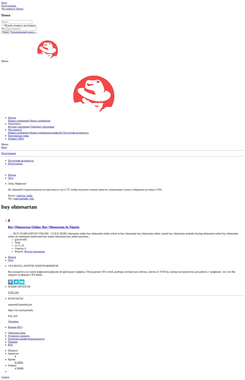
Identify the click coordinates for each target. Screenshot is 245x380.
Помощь (13, 341)
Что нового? (15, 129)
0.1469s (19, 362)
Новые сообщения (18, 120)
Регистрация (8, 153)
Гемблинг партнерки (42, 126)
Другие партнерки (34, 251)
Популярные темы (18, 135)
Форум (12, 117)
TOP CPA (13, 292)
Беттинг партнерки (19, 126)
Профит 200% (16, 138)
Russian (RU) (15, 327)
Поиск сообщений (40, 120)
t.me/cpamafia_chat (23, 198)
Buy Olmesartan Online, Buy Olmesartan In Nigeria (43, 227)
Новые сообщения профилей (46, 132)
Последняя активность (76, 132)
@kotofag (13, 321)
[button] (4, 61)
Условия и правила (19, 335)
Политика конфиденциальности (26, 338)
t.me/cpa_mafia (24, 195)
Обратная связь (16, 332)
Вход (4, 147)
